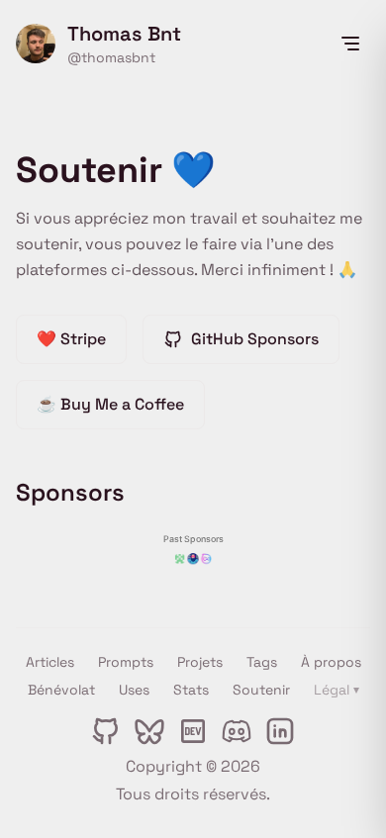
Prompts (125, 662)
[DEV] (193, 731)
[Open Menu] (350, 43)
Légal (336, 689)
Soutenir (261, 689)
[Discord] (236, 731)
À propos (331, 662)
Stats (191, 689)
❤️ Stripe (71, 338)
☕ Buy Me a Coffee (110, 404)
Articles (50, 662)
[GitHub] (106, 731)
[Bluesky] (149, 731)
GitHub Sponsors (255, 338)
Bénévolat (61, 689)
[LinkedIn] (280, 731)
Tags (261, 662)
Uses (134, 689)
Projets (200, 662)
